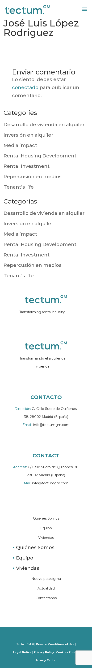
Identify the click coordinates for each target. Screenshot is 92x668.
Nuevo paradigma (46, 579)
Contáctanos (46, 598)
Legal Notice (22, 652)
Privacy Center (46, 660)
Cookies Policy (67, 652)
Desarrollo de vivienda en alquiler (44, 124)
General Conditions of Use (55, 644)
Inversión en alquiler (28, 135)
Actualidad (46, 588)
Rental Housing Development (40, 156)
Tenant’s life (19, 187)
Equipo (46, 528)
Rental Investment (27, 166)
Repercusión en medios (33, 176)
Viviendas (46, 538)
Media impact (20, 145)
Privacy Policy (44, 652)
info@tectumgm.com (46, 425)
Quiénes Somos (46, 518)
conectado (25, 87)
